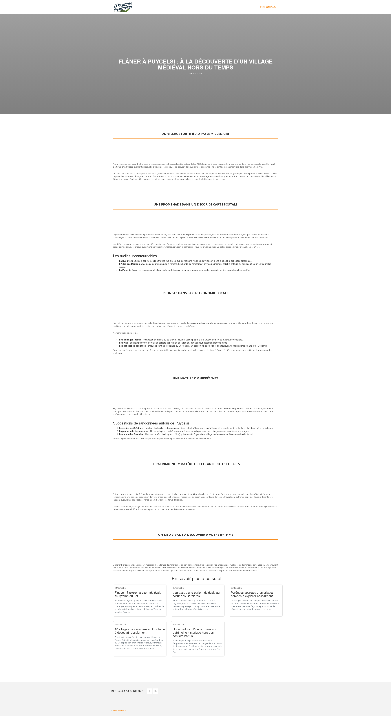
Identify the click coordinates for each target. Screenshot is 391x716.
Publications (268, 7)
